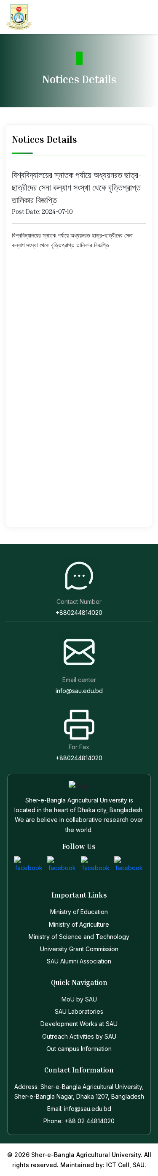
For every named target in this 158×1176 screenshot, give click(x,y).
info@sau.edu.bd (79, 690)
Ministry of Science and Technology (79, 936)
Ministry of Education (79, 911)
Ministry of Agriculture (79, 924)
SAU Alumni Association (79, 961)
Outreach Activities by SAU (79, 1036)
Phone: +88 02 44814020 (79, 1120)
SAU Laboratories (79, 1011)
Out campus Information (79, 1048)
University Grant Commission (79, 948)
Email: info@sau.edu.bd (79, 1108)
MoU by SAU (79, 999)
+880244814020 (79, 612)
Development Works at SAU (79, 1023)
